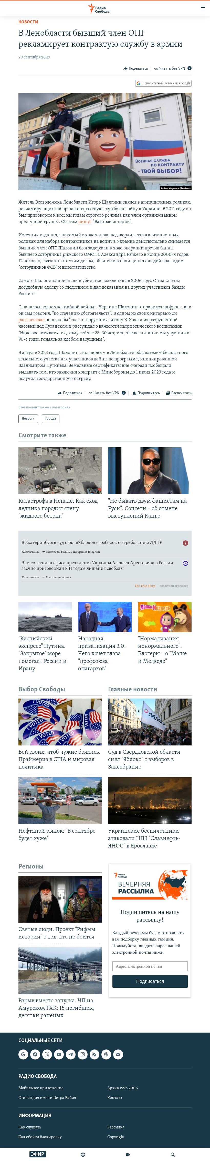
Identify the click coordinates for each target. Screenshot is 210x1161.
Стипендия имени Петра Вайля (47, 1098)
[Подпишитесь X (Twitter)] (47, 1054)
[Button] (135, 68)
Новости (28, 22)
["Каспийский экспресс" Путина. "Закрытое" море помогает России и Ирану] (45, 617)
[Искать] (173, 1154)
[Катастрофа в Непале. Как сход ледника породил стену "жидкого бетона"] (60, 470)
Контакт (114, 1098)
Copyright (115, 1137)
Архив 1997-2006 (122, 1088)
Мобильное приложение (41, 1088)
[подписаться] (118, 1054)
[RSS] (94, 1054)
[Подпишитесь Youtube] (59, 1054)
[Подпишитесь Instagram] (82, 1054)
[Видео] (128, 1154)
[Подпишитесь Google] (23, 1054)
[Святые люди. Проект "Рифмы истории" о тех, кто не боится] (60, 899)
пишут (85, 222)
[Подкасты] (106, 1054)
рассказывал (31, 320)
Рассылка (115, 1127)
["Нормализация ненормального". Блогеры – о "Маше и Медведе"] (165, 617)
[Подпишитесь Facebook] (35, 1054)
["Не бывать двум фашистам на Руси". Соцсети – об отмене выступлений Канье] (150, 470)
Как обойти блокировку (40, 1137)
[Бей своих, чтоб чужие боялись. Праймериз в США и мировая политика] (60, 722)
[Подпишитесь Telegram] (71, 1054)
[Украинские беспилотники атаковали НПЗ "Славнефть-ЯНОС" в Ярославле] (150, 800)
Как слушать (29, 1127)
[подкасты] (83, 1154)
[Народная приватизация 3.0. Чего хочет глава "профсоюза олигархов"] (105, 617)
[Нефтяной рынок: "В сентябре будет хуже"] (60, 800)
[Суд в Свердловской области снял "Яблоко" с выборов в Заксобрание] (150, 722)
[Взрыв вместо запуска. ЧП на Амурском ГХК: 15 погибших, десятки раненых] (60, 970)
